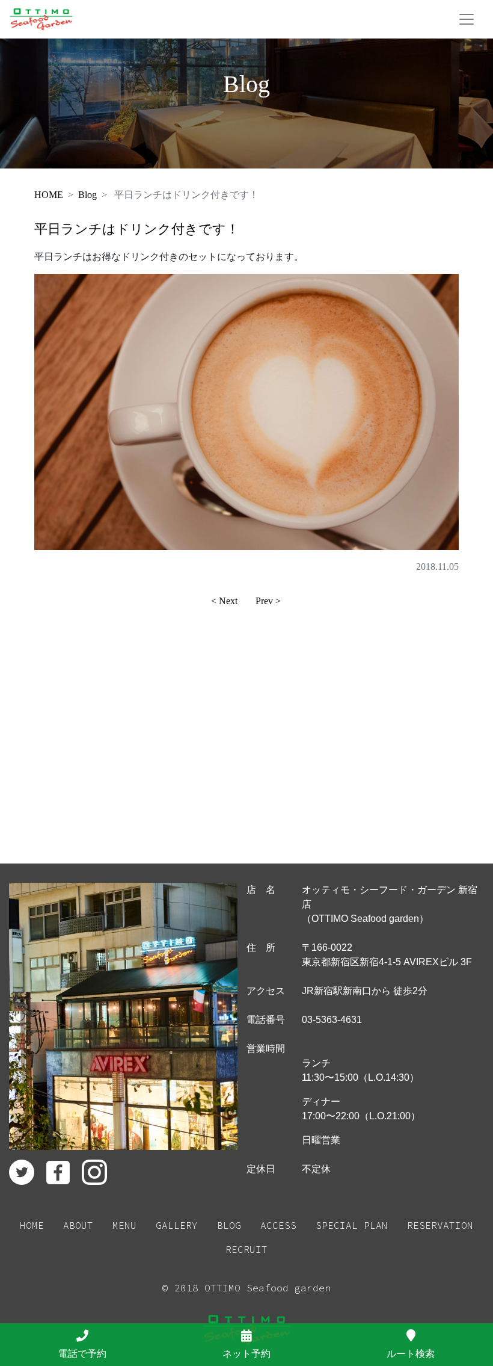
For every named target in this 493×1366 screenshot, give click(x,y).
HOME (48, 195)
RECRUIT (246, 1249)
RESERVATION (440, 1225)
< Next (224, 601)
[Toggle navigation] (466, 19)
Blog (87, 195)
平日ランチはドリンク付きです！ (136, 228)
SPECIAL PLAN (352, 1225)
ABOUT (78, 1225)
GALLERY (177, 1225)
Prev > (268, 601)
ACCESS (278, 1225)
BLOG (229, 1225)
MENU (124, 1225)
